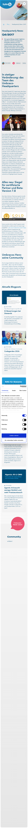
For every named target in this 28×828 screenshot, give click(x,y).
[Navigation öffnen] (24, 3)
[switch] (24, 420)
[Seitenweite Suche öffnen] (21, 4)
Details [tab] (14, 390)
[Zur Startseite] (3, 24)
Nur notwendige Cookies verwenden (14, 440)
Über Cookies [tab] (22, 390)
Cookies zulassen (14, 435)
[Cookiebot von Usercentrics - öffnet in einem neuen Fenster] (20, 386)
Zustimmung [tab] (5, 390)
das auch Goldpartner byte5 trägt (17, 227)
